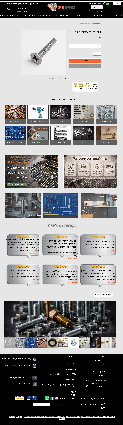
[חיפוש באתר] (90, 11)
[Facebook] (52, 398)
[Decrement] (99, 53)
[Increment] (94, 53)
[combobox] (85, 46)
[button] (8, 8)
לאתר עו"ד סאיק (24, 383)
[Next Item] (112, 319)
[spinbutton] (96, 53)
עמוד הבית (98, 23)
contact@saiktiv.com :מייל (63, 374)
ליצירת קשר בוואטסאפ (96, 3)
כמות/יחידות (97, 42)
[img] (37, 114)
